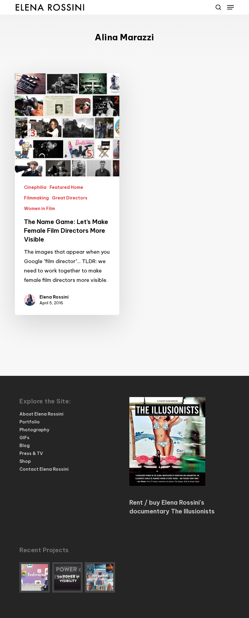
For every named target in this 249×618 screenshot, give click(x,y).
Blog (24, 445)
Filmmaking (36, 198)
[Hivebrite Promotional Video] (100, 577)
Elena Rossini (54, 297)
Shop (25, 461)
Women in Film (39, 208)
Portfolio (29, 422)
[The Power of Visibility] (67, 577)
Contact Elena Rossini (44, 469)
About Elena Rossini (41, 414)
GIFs (24, 437)
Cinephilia (35, 187)
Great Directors (69, 198)
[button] (230, 7)
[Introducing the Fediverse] (34, 577)
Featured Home (66, 187)
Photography (34, 430)
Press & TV (31, 453)
